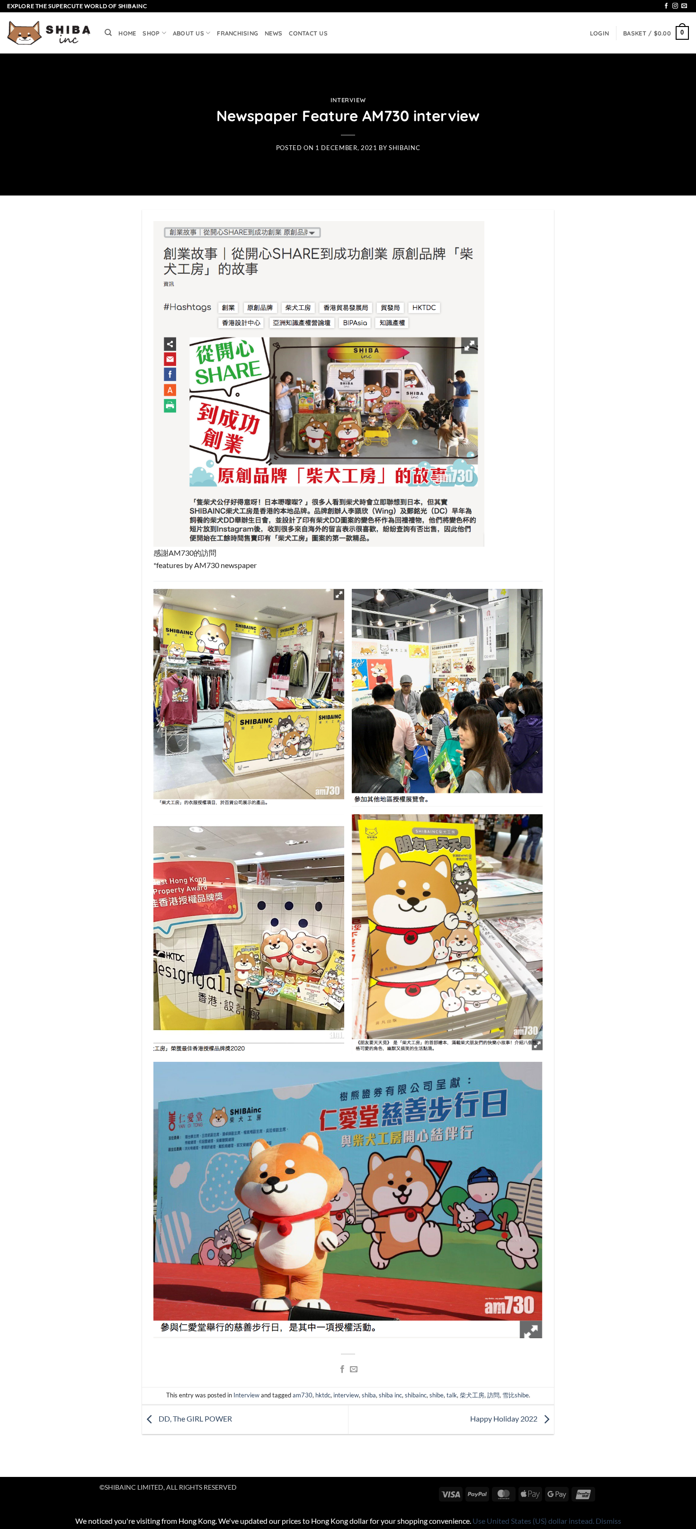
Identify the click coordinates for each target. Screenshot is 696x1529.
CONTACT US (308, 33)
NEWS (273, 33)
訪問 (493, 1395)
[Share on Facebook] (342, 1369)
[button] (599, 33)
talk (451, 1395)
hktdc (322, 1395)
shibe (436, 1395)
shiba (369, 1395)
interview (346, 1395)
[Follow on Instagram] (675, 6)
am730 (302, 1395)
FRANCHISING (237, 33)
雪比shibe (515, 1395)
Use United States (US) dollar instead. (533, 1520)
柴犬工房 (472, 1395)
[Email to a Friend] (353, 1369)
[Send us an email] (684, 6)
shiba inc (390, 1395)
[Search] (108, 33)
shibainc (404, 147)
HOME (127, 33)
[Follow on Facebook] (666, 6)
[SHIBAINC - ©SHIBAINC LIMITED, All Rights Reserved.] (48, 33)
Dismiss (608, 1520)
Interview (348, 100)
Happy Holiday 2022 (504, 1418)
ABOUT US (188, 33)
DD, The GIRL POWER (194, 1418)
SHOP (151, 33)
